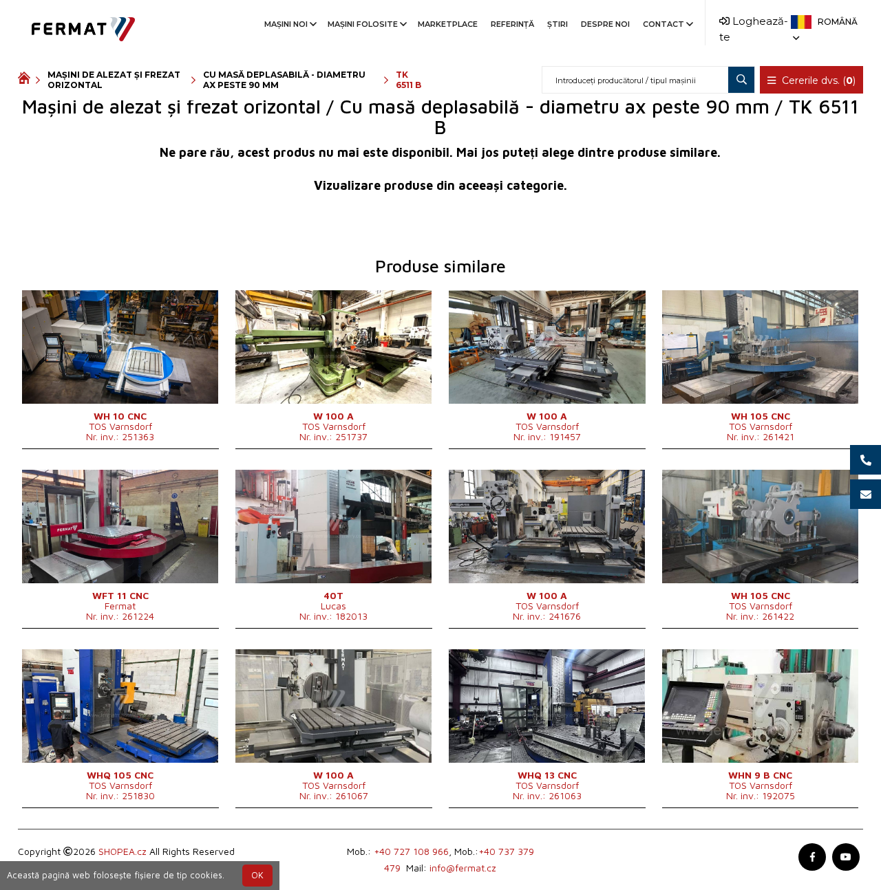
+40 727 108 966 (411, 851)
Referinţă (512, 24)
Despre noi (605, 24)
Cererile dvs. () (817, 80)
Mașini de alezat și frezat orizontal (113, 79)
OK (257, 875)
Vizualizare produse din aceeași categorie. (440, 185)
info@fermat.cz (462, 867)
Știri (557, 24)
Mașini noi (286, 24)
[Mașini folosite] (27, 80)
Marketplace (448, 24)
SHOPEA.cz (122, 851)
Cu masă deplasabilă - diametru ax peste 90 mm (284, 79)
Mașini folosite (363, 24)
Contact (663, 24)
